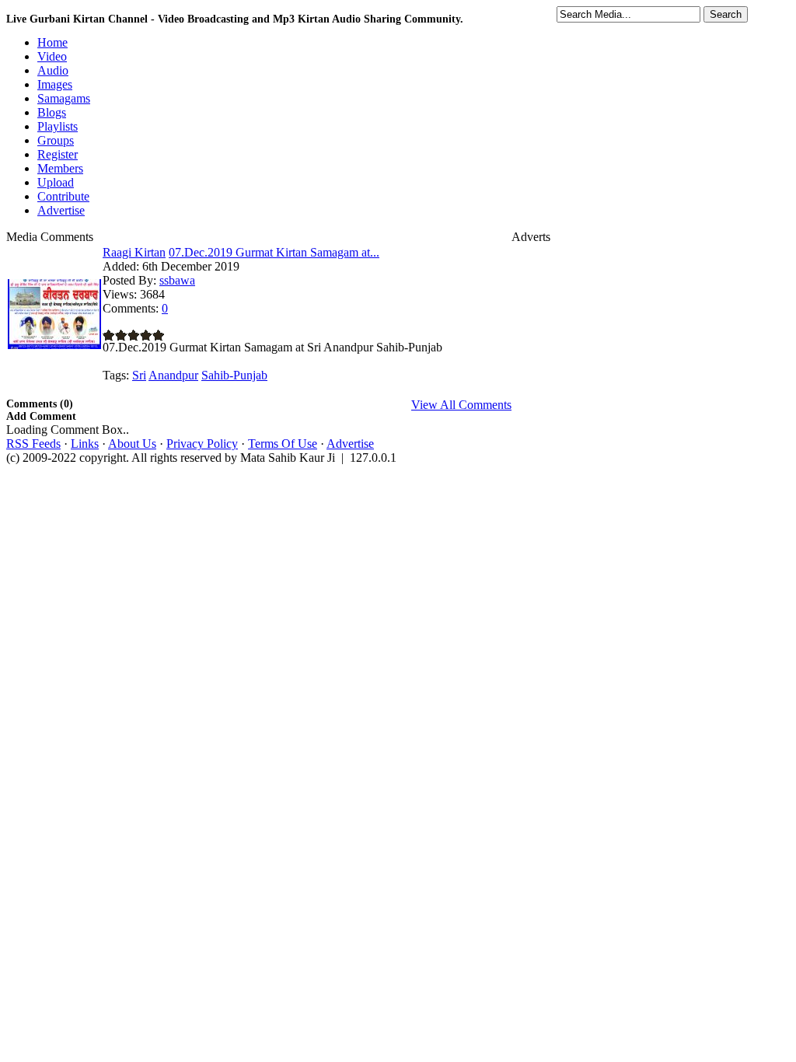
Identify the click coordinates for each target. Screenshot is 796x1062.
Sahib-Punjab (234, 375)
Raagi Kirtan (134, 252)
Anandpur (173, 375)
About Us (132, 443)
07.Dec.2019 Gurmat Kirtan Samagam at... (274, 252)
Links (85, 443)
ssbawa (177, 280)
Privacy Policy (202, 443)
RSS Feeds (33, 443)
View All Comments (461, 404)
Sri (139, 375)
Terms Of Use (282, 443)
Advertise (350, 443)
